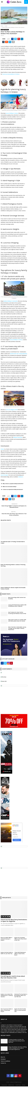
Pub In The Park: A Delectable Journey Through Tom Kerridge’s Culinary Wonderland (17, 628)
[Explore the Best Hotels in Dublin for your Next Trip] (7, 946)
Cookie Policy (18, 1085)
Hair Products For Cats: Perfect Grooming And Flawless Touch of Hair (17, 613)
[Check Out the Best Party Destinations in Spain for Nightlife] (14, 909)
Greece (2, 449)
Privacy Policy (4, 1085)
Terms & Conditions (5, 1061)
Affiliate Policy (11, 1085)
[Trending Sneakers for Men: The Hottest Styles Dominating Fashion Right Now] (4, 1041)
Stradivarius (6, 29)
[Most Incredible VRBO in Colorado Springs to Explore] (7, 932)
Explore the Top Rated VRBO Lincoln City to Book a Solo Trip (20, 939)
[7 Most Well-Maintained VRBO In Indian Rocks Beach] (20, 946)
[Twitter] (12, 1075)
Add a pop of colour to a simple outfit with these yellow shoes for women (17, 620)
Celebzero (20, 476)
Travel (2, 29)
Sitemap (23, 1085)
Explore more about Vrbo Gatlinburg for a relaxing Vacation (7, 995)
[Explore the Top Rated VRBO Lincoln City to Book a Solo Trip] (20, 932)
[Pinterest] (19, 1075)
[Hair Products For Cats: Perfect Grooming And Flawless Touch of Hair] (4, 614)
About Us (3, 1057)
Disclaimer (3, 1059)
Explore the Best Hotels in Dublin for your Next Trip (7, 953)
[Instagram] (16, 1075)
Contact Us (3, 1063)
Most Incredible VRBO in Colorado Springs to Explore (6, 939)
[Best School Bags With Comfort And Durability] (4, 599)
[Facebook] (8, 1075)
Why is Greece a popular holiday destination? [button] (13, 483)
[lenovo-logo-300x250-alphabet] (1, 672)
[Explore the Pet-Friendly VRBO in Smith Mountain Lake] (20, 1003)
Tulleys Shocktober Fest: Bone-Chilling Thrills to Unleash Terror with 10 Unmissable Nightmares (17, 1048)
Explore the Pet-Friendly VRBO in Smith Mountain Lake (20, 1010)
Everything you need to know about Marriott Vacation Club (13, 977)
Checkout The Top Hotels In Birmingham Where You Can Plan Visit (20, 995)
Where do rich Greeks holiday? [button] (9, 486)
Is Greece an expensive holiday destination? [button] (13, 489)
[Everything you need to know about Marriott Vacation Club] (14, 966)
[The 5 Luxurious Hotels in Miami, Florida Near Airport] (7, 1003)
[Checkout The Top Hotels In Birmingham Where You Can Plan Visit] (20, 988)
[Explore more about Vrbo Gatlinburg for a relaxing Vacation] (7, 988)
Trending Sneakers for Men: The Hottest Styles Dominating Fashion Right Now (16, 1041)
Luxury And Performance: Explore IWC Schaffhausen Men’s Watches (17, 605)
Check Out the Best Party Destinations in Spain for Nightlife (14, 920)
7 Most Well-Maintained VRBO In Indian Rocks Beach (20, 954)
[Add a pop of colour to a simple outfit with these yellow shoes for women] (4, 621)
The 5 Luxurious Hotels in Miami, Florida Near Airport (7, 1010)
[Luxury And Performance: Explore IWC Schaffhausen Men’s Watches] (4, 606)
